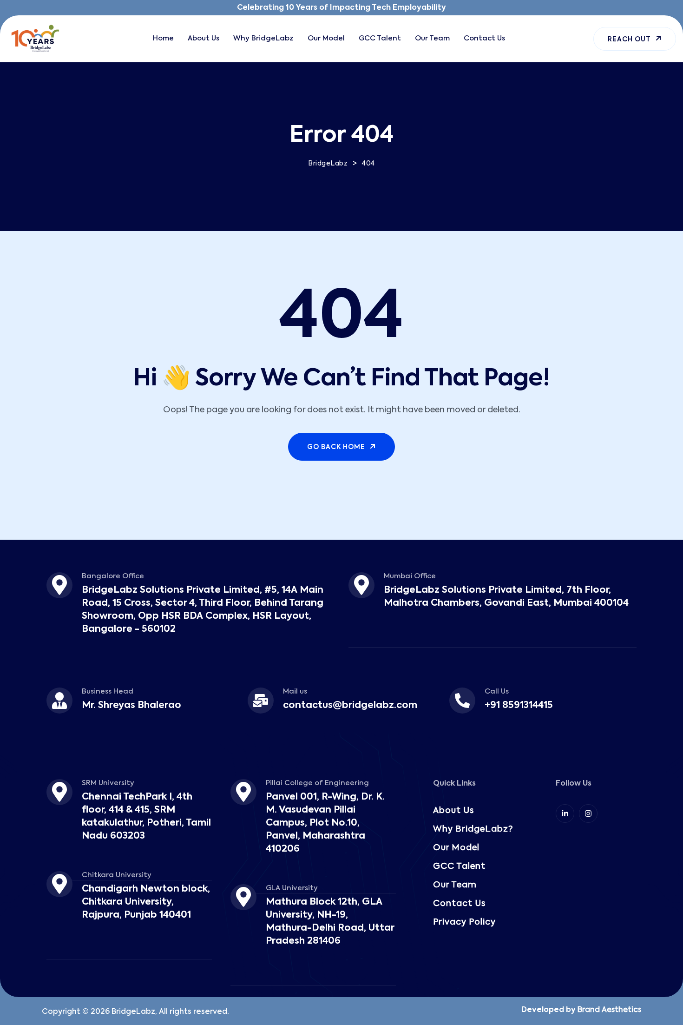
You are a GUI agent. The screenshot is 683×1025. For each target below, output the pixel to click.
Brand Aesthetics (609, 1010)
